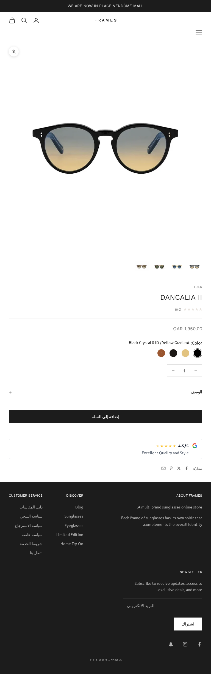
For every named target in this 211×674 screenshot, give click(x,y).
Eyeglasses (74, 525)
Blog (79, 506)
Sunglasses (74, 515)
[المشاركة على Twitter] (179, 468)
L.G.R (198, 287)
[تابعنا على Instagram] (185, 644)
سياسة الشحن (31, 515)
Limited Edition (69, 534)
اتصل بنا (36, 552)
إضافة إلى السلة (105, 416)
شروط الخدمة (31, 543)
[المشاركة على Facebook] (186, 468)
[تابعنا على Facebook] (199, 644)
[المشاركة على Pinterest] (171, 468)
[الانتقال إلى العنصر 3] (159, 266)
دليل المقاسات (31, 506)
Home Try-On (71, 543)
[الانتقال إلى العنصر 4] (141, 266)
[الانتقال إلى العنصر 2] (177, 266)
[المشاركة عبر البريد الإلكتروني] (163, 468)
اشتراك (188, 623)
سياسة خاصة (32, 534)
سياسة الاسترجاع (29, 525)
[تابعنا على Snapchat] (171, 644)
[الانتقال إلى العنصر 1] (194, 266)
